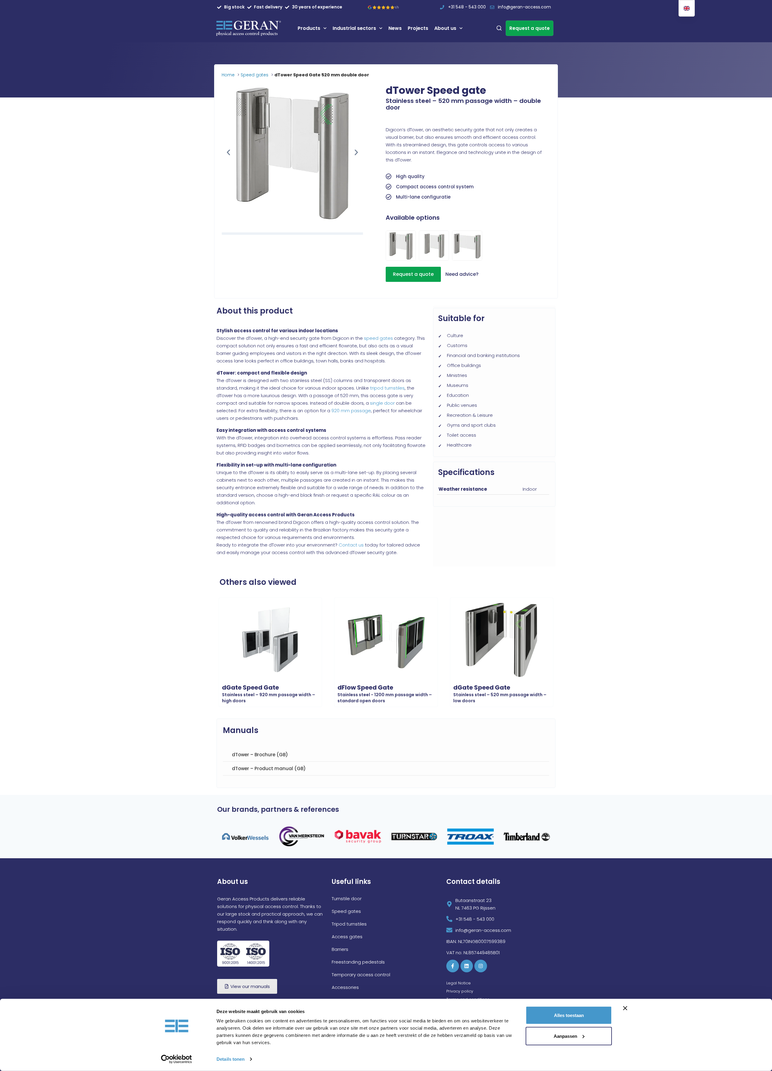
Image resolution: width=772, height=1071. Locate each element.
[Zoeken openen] (499, 28)
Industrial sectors (354, 28)
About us (445, 28)
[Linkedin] (466, 966)
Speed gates (254, 75)
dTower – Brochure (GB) (260, 754)
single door (382, 403)
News (395, 28)
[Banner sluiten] (625, 1008)
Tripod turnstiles (349, 924)
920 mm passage (351, 410)
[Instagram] (480, 966)
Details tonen (231, 1059)
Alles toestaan (569, 1015)
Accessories (345, 987)
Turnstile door (347, 898)
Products (309, 28)
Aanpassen (565, 1035)
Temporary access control (361, 974)
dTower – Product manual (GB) (269, 768)
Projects (418, 28)
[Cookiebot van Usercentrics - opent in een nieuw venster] (176, 1059)
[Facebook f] (452, 966)
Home (228, 75)
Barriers (340, 949)
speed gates (379, 338)
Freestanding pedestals (358, 962)
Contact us (351, 545)
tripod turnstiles (387, 388)
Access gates (347, 936)
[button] (228, 152)
